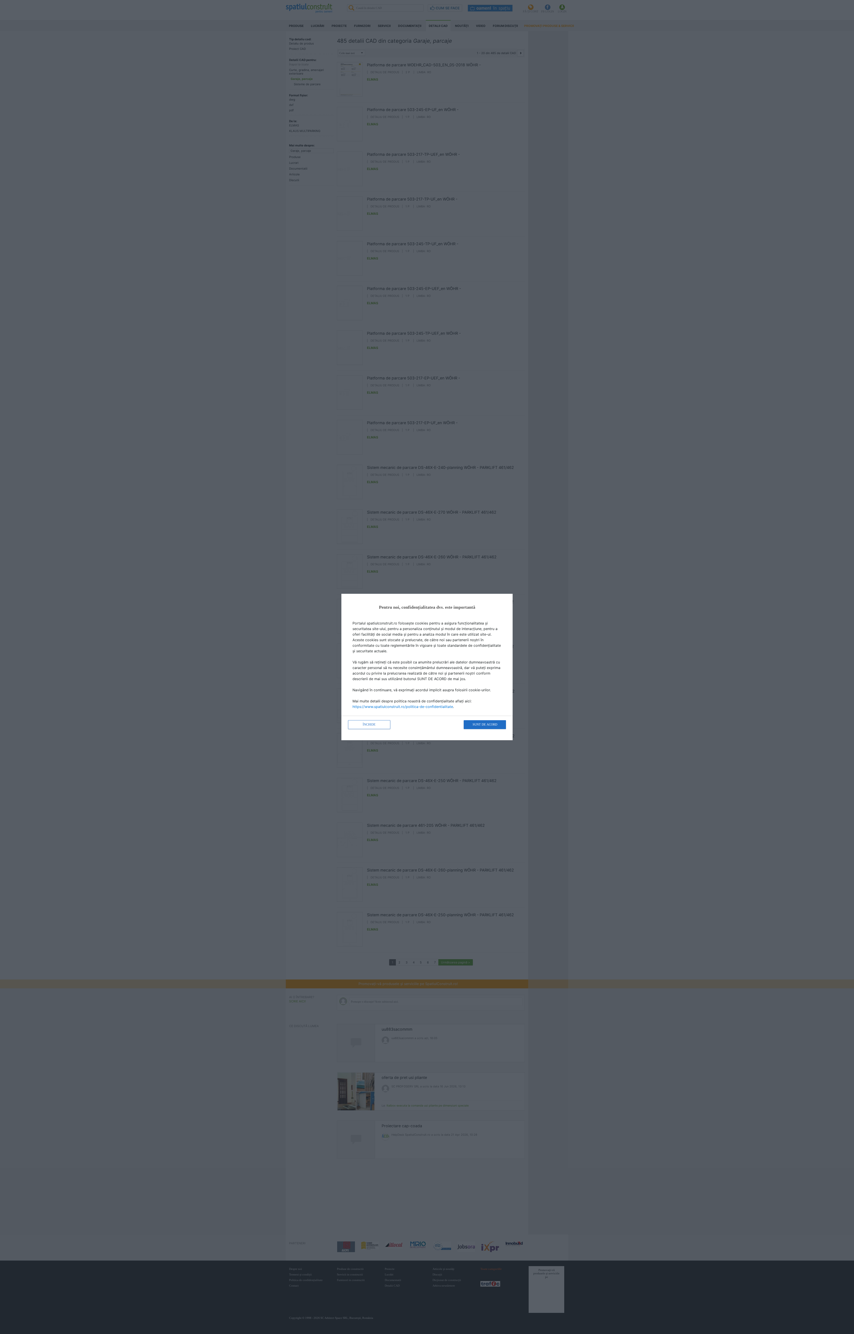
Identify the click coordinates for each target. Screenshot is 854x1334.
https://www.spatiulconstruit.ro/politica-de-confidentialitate (402, 706)
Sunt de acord (485, 724)
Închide (369, 724)
